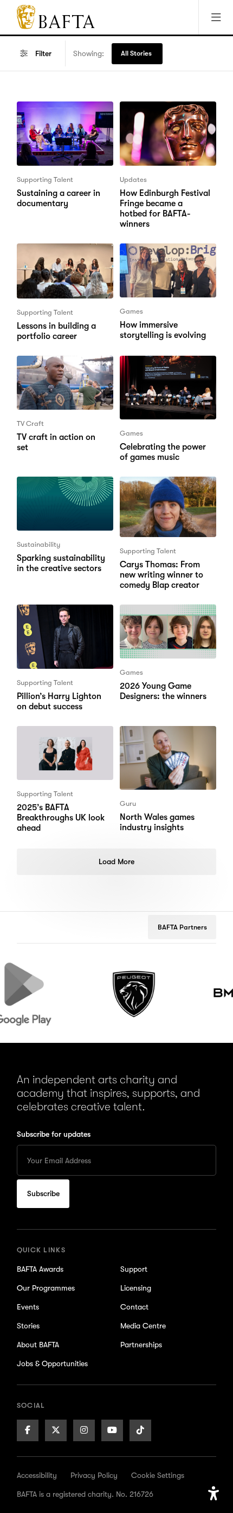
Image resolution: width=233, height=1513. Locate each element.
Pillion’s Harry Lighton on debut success (65, 617)
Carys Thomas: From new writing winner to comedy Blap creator (161, 496)
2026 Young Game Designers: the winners (163, 617)
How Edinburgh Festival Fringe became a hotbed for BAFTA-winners (166, 121)
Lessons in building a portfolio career (56, 256)
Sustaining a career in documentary (58, 114)
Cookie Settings (157, 1475)
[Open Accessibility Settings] (213, 1493)
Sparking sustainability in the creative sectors (61, 489)
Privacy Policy (94, 1475)
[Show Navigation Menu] (215, 17)
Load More (116, 861)
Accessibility (37, 1475)
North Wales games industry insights (157, 739)
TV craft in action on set (62, 362)
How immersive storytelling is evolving (163, 256)
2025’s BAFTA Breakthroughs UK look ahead (61, 745)
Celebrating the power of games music (163, 368)
